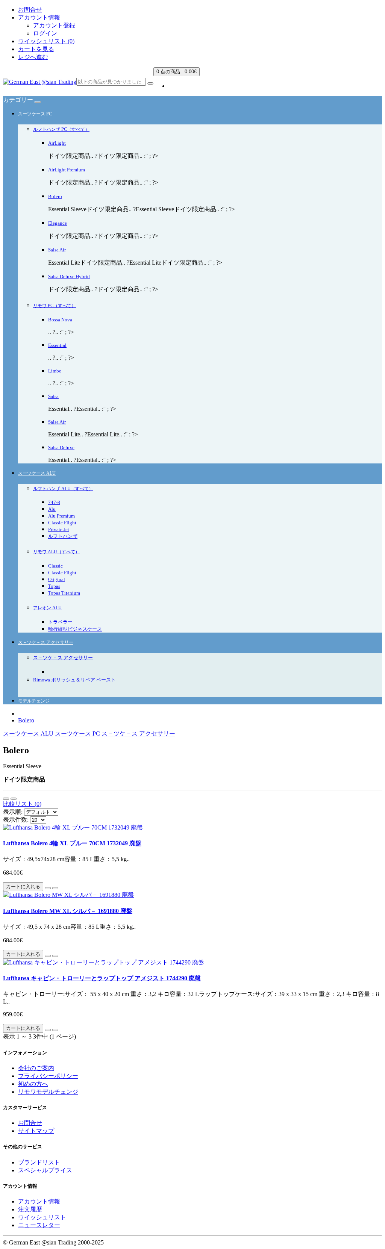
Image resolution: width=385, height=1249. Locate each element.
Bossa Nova (60, 319)
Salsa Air (57, 250)
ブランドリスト (39, 1162)
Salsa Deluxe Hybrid (69, 276)
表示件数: (16, 819)
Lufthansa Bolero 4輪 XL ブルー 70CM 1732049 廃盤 (72, 843)
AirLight (57, 143)
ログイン (45, 33)
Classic (55, 566)
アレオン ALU (47, 607)
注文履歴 (30, 1209)
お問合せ (30, 9)
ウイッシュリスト (42, 1217)
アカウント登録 (54, 25)
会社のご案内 (36, 1068)
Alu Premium (61, 516)
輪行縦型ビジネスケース (75, 629)
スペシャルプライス (45, 1170)
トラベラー (60, 622)
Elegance (57, 223)
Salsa (53, 396)
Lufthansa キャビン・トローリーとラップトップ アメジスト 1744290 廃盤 (102, 978)
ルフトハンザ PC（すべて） (61, 129)
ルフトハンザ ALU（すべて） (63, 488)
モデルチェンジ (34, 701)
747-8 (54, 502)
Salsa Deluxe (61, 447)
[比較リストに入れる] (55, 888)
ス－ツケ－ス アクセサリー (45, 642)
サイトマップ (36, 1131)
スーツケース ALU (37, 473)
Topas (54, 586)
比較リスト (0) (22, 804)
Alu (52, 509)
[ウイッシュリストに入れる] (48, 888)
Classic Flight (62, 522)
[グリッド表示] (14, 799)
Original (56, 579)
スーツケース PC (35, 114)
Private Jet (58, 529)
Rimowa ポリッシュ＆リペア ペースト (74, 680)
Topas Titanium (64, 593)
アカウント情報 (39, 1201)
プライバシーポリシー (48, 1076)
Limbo (55, 371)
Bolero (55, 196)
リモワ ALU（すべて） (56, 551)
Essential (57, 345)
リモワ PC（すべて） (54, 305)
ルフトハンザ (62, 536)
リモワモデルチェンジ (48, 1092)
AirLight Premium (66, 170)
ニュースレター (39, 1225)
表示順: (13, 811)
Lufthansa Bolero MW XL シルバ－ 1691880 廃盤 (67, 911)
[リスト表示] (6, 799)
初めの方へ (33, 1084)
